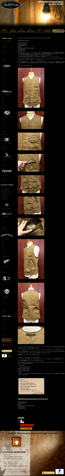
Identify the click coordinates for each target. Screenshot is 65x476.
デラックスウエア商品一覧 (6, 94)
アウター (3, 45)
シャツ (3, 103)
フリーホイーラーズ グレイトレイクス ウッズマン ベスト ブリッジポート (35, 38)
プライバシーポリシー (5, 346)
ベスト (3, 163)
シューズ (3, 129)
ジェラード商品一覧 (5, 116)
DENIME (3, 254)
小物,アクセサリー (4, 60)
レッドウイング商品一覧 (5, 266)
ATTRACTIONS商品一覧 (5, 188)
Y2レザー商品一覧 (4, 175)
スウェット (3, 75)
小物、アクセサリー (5, 179)
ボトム (3, 243)
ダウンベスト (4, 147)
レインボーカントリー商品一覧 (6, 143)
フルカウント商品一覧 (5, 216)
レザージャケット (4, 71)
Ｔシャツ (3, 49)
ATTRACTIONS (4, 199)
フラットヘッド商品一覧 (5, 319)
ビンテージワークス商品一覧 (6, 208)
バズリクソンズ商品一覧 (5, 296)
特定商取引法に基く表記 (5, 344)
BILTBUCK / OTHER (5, 195)
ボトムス (3, 127)
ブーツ (3, 268)
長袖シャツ (3, 51)
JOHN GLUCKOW (4, 256)
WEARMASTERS (4, 197)
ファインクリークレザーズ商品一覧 (7, 158)
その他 (3, 165)
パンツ (3, 58)
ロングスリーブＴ (4, 47)
